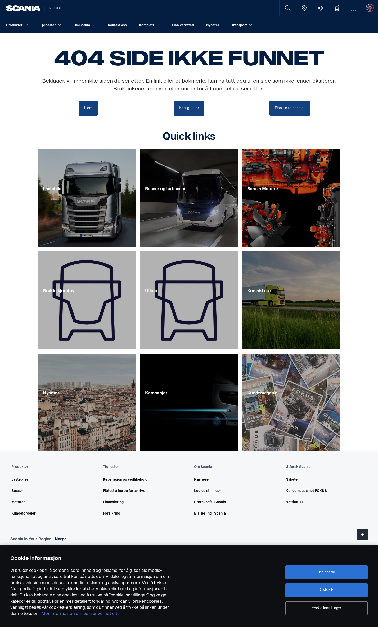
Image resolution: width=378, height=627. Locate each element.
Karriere (201, 479)
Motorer (18, 502)
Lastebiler (19, 479)
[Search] (288, 8)
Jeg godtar (326, 572)
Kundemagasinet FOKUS (306, 491)
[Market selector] (320, 8)
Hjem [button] (88, 108)
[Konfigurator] (337, 8)
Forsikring (111, 513)
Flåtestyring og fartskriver (125, 491)
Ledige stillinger (207, 491)
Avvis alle (326, 590)
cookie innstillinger (326, 608)
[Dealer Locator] (304, 8)
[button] (353, 8)
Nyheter (292, 479)
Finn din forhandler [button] (289, 108)
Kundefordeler (23, 513)
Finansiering (113, 502)
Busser (17, 491)
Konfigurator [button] (189, 108)
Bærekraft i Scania (210, 502)
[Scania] (23, 8)
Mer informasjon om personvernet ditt (80, 613)
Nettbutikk (294, 502)
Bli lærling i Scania (210, 513)
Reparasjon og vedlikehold (125, 479)
